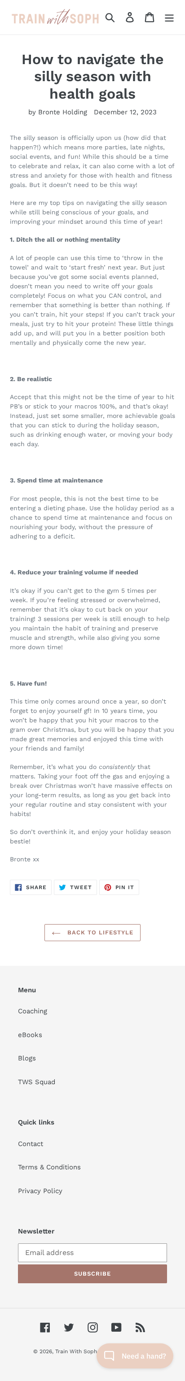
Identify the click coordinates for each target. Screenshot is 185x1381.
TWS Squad (36, 1082)
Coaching (32, 1011)
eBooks (30, 1035)
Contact (30, 1144)
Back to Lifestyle (99, 932)
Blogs (27, 1058)
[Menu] (169, 17)
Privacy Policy (40, 1191)
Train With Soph (76, 1351)
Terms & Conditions (49, 1167)
